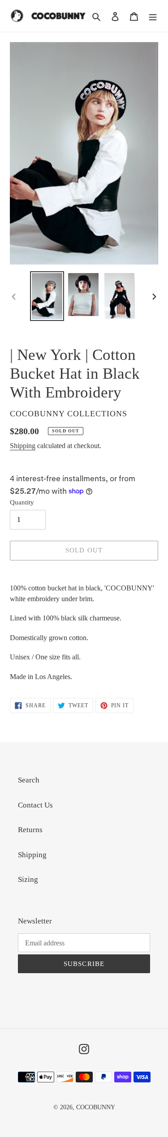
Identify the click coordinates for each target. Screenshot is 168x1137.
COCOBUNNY (95, 1107)
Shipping (22, 445)
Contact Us (35, 805)
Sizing (28, 879)
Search (28, 780)
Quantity (22, 502)
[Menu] (152, 16)
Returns (30, 829)
